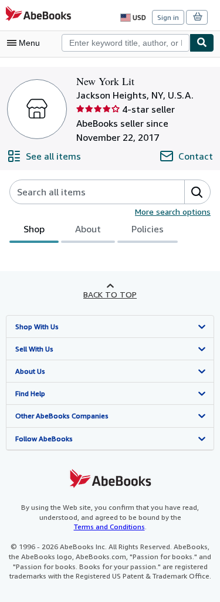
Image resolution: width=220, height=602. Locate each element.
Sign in (168, 17)
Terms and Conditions (109, 526)
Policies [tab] (147, 229)
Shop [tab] (34, 229)
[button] (197, 192)
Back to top (110, 294)
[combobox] (125, 43)
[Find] (202, 43)
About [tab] (88, 229)
